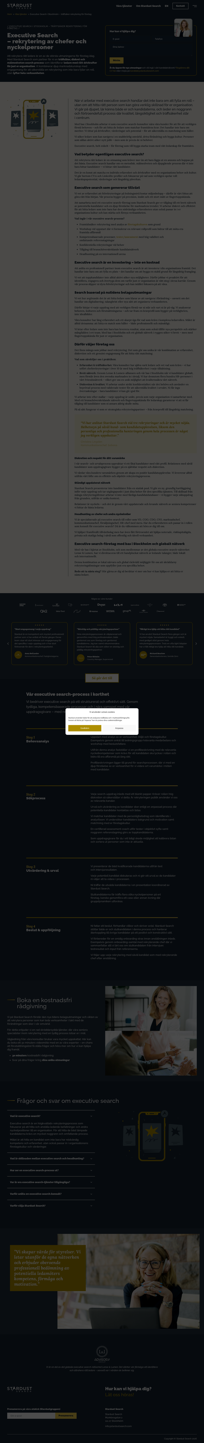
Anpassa (119, 728)
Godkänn (84, 728)
